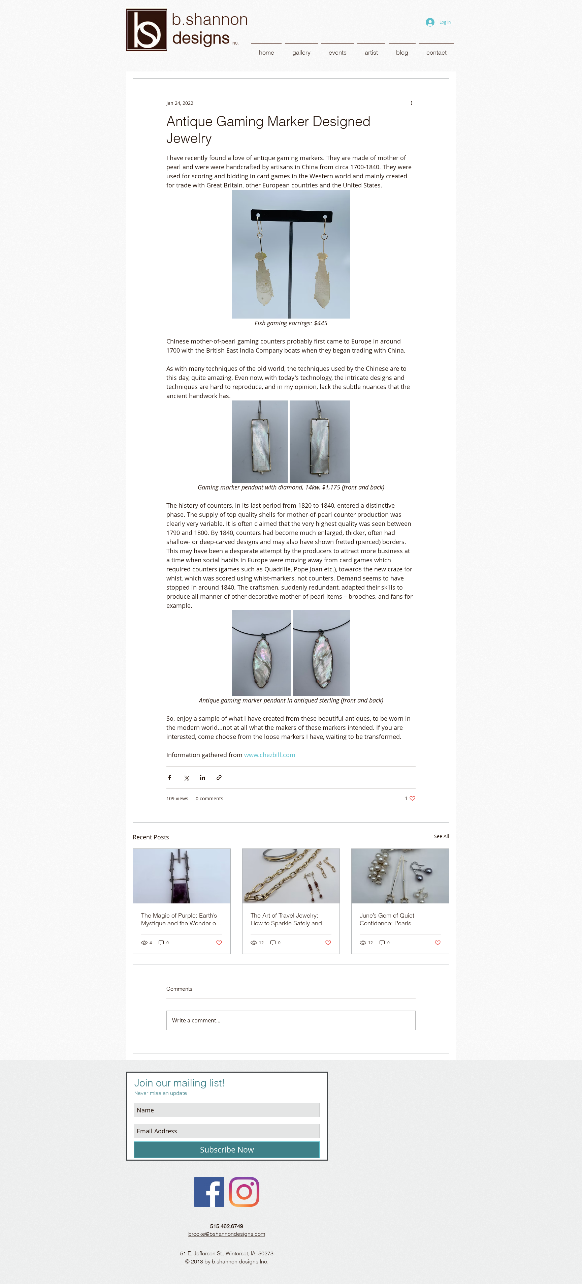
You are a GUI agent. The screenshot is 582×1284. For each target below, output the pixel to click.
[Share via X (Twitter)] (186, 777)
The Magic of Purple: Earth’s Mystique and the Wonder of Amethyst (179, 919)
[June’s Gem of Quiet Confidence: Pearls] (400, 876)
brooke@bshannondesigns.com (226, 1233)
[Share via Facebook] (169, 777)
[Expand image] (260, 441)
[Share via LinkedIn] (202, 777)
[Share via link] (219, 777)
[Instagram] (244, 1192)
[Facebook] (209, 1192)
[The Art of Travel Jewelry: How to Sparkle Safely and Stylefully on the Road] (291, 876)
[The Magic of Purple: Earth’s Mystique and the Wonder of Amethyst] (181, 876)
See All (441, 836)
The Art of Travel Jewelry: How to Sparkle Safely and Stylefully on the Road (286, 919)
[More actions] (412, 103)
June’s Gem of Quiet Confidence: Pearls (387, 919)
